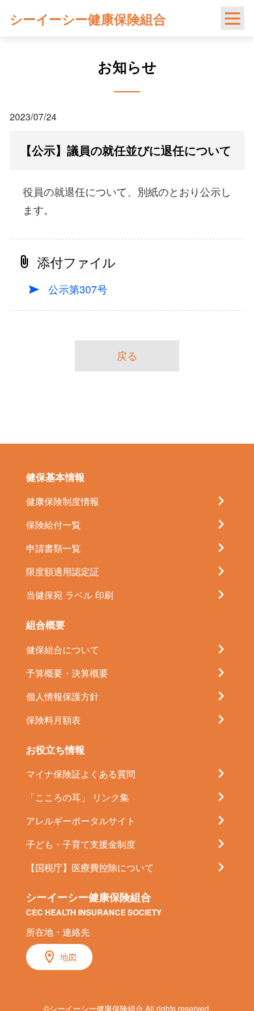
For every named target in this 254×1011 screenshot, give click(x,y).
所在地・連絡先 (58, 931)
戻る (127, 355)
